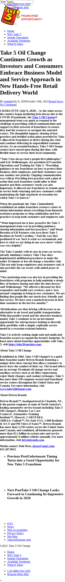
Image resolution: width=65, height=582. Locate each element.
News (10, 526)
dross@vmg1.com (43, 446)
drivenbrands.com (32, 439)
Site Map (12, 536)
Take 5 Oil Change (43, 117)
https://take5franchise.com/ (24, 344)
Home (10, 31)
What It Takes (15, 43)
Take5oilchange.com (19, 539)
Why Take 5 (14, 34)
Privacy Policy (15, 533)
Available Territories (18, 40)
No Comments (8, 104)
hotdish (8, 101)
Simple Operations (17, 37)
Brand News (56, 101)
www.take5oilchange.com (15, 388)
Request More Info (18, 7)
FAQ (10, 523)
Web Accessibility (17, 530)
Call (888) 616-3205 (19, 4)
